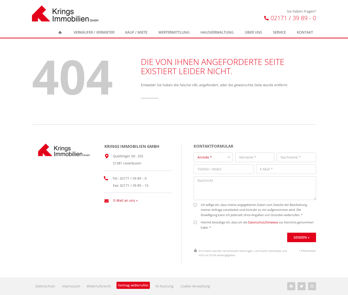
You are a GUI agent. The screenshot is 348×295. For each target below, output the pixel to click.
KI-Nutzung (165, 286)
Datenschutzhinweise (263, 222)
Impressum (71, 286)
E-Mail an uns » (125, 200)
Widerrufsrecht (99, 286)
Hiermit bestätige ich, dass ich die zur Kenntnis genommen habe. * (257, 225)
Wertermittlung (174, 32)
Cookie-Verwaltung (195, 286)
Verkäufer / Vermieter (94, 32)
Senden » (302, 237)
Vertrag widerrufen (133, 285)
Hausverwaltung (217, 32)
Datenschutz (45, 286)
